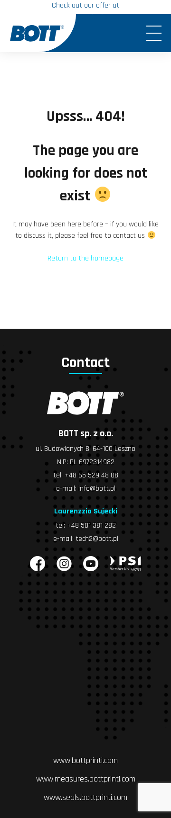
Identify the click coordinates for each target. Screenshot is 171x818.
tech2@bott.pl (97, 539)
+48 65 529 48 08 (91, 475)
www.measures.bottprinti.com (85, 778)
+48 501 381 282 (91, 525)
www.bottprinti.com (85, 760)
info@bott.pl (96, 489)
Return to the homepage (86, 258)
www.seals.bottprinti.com (85, 797)
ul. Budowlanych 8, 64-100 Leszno (85, 449)
